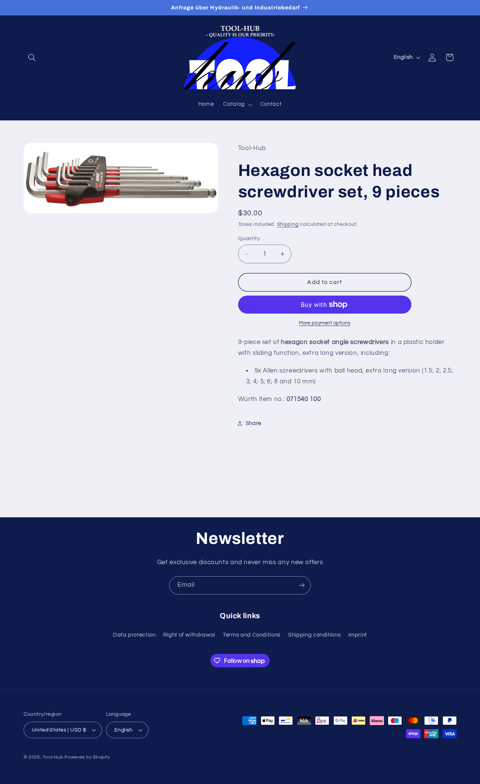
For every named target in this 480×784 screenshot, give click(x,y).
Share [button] (253, 423)
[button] (32, 57)
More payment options (325, 323)
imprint (357, 635)
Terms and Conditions (251, 635)
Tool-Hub (53, 757)
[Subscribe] (301, 585)
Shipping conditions (314, 635)
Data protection (134, 635)
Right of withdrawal (189, 635)
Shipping (288, 224)
